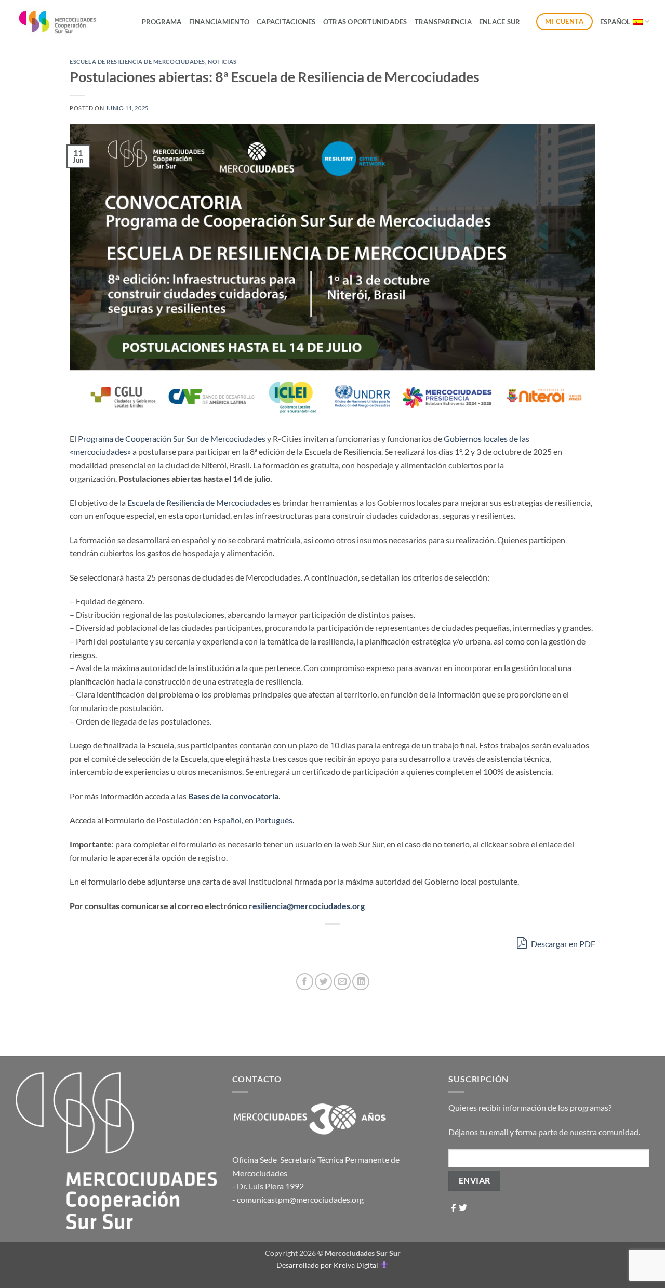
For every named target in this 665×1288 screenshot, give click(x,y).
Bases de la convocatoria (233, 796)
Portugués (273, 820)
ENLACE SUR (500, 22)
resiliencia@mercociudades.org (307, 906)
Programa (162, 22)
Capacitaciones (286, 22)
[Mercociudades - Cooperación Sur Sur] (58, 21)
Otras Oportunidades (365, 22)
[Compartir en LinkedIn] (360, 981)
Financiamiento (219, 22)
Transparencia (443, 22)
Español (615, 22)
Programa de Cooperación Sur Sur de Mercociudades (171, 438)
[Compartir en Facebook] (304, 981)
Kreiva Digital (357, 1264)
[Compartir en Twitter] (323, 981)
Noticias (222, 61)
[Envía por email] (342, 981)
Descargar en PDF (562, 944)
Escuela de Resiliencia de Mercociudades (137, 61)
